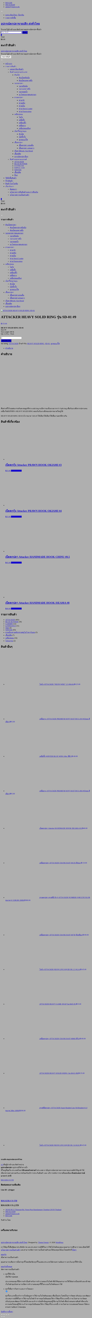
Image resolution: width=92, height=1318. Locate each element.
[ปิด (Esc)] (8, 1314)
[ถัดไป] (4, 1316)
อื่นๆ (16, 175)
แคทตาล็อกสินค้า (17, 69)
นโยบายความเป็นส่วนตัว (19, 195)
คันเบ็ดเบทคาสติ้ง (25, 80)
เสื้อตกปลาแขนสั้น (17, 295)
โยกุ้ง (21, 117)
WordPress (59, 1242)
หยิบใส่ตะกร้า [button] (16, 471)
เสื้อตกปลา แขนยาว (26, 148)
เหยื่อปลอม (9, 638)
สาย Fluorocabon (25, 111)
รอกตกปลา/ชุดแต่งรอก (14, 233)
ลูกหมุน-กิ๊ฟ (23, 140)
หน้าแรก (8, 64)
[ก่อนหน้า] (2, 1316)
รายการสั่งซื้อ (10, 18)
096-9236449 (10, 5)
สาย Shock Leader (25, 109)
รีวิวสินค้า (9, 181)
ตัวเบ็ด (21, 134)
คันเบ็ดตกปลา (10, 225)
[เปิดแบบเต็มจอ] (4, 1314)
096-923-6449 (10, 1212)
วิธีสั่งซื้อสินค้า (10, 178)
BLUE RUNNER (20, 164)
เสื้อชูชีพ (17, 154)
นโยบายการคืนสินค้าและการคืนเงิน (24, 192)
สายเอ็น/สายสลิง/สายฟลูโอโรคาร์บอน (20, 632)
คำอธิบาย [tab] (9, 348)
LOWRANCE (10, 626)
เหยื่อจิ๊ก (22, 120)
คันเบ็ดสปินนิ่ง (24, 78)
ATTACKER (19, 162)
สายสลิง (22, 103)
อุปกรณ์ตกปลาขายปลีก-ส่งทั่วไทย (20, 23)
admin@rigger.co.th (12, 7)
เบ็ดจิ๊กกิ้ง (22, 137)
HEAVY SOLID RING (35, 344)
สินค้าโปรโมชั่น (11, 184)
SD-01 (47, 344)
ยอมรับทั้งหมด (6, 1267)
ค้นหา (25, 32)
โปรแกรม (9, 641)
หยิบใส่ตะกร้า (6, 340)
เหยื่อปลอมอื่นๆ (25, 128)
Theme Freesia (43, 1242)
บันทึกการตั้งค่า (7, 1312)
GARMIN (9, 624)
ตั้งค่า (74, 1250)
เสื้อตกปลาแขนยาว (17, 298)
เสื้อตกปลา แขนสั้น (26, 145)
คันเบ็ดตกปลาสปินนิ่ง (18, 227)
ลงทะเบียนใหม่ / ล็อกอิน (14, 15)
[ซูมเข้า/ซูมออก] (2, 1314)
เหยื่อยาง (22, 126)
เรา (2, 1165)
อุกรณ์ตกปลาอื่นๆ (21, 157)
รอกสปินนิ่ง (23, 86)
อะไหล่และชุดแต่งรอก (27, 95)
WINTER (17, 170)
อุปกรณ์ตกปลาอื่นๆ (12, 306)
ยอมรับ (3, 1254)
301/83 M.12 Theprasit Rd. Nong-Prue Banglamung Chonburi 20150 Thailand (33, 1210)
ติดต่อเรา (13, 189)
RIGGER (8, 3)
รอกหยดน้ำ (23, 92)
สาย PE (22, 100)
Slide (7, 628)
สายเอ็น (22, 106)
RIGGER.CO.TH (7, 1180)
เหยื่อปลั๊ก (22, 123)
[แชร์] (6, 1314)
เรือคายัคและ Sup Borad (23, 151)
